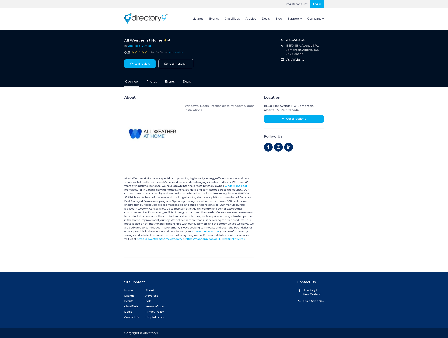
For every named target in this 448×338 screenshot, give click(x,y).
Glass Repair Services (139, 46)
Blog (278, 18)
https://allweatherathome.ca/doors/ (159, 239)
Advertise (151, 295)
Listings (198, 18)
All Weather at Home (205, 231)
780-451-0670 (295, 40)
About (149, 290)
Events (214, 18)
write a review (176, 52)
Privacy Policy (154, 311)
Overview (131, 81)
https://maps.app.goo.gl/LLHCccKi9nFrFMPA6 (215, 239)
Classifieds (232, 18)
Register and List (296, 4)
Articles (251, 18)
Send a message (176, 63)
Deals (266, 18)
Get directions (295, 118)
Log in (317, 4)
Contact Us (131, 317)
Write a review (140, 63)
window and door (236, 185)
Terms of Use (154, 306)
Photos (151, 81)
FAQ (148, 301)
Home (128, 290)
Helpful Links (154, 317)
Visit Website (295, 59)
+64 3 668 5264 (313, 301)
